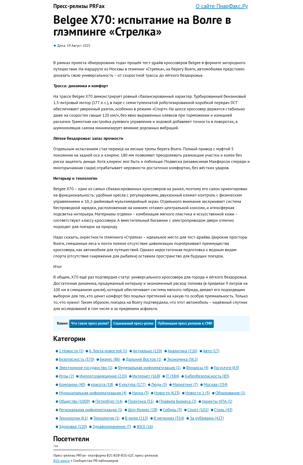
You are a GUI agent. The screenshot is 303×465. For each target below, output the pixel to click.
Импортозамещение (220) (103, 376)
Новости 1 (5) (197, 392)
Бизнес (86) (110, 359)
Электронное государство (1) (85, 367)
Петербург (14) (108, 401)
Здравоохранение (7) (111, 426)
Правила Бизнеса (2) (177, 401)
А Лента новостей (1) (108, 350)
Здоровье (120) (73, 426)
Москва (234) (215, 384)
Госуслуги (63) (226, 367)
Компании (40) (72, 384)
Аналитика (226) (182, 350)
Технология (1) (106, 418)
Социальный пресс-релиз (133, 323)
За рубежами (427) (207, 418)
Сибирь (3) (172, 409)
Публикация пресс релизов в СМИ (185, 323)
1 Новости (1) (71, 350)
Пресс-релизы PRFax (79, 6)
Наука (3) (140, 392)
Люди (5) (159, 384)
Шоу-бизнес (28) (142, 409)
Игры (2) (66, 376)
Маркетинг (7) (185, 384)
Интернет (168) (146, 376)
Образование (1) (230, 392)
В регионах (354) (169, 418)
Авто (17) (211, 350)
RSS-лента (61, 460)
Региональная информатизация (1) (90, 409)
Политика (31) (141, 401)
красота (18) (102, 384)
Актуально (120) (147, 350)
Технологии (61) (73, 418)
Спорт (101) (197, 409)
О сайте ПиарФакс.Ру (222, 6)
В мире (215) (136, 418)
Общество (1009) (74, 401)
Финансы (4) (197, 367)
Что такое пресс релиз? (90, 323)
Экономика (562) (182, 359)
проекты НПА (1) (217, 401)
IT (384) (172, 376)
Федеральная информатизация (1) (149, 367)
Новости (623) (167, 392)
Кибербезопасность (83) (207, 376)
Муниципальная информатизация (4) (92, 392)
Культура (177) (132, 384)
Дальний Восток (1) (143, 359)
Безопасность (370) (76, 359)
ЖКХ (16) (145, 426)
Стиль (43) (223, 409)
